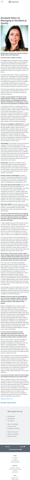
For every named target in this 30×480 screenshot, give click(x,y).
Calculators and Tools (13, 428)
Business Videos (12, 436)
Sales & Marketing (13, 424)
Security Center (12, 426)
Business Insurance (13, 432)
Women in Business (13, 434)
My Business (11, 416)
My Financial (11, 418)
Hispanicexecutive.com (7, 398)
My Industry (11, 421)
